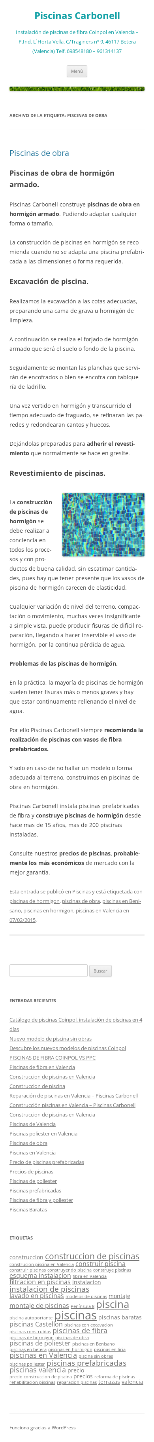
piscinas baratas (120, 1317)
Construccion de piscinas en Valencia (52, 1076)
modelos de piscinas (86, 1296)
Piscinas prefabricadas (35, 1190)
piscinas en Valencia (99, 910)
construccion (26, 1257)
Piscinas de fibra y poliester (41, 1200)
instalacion (86, 1282)
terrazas (109, 1381)
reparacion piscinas (77, 1382)
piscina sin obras (96, 1356)
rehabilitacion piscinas (32, 1382)
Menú (77, 71)
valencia (132, 1381)
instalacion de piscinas (49, 1288)
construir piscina (100, 1263)
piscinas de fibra (80, 1330)
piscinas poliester (27, 1364)
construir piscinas (27, 1270)
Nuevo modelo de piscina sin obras (50, 1038)
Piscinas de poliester (33, 1181)
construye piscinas (112, 1270)
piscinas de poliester (40, 1343)
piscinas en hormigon (48, 910)
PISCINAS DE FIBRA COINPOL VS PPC (52, 1057)
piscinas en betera (28, 1349)
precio (76, 1370)
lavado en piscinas (36, 1295)
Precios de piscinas (31, 1171)
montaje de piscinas (39, 1305)
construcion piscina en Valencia (41, 1264)
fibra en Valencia (90, 1276)
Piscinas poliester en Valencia (43, 1133)
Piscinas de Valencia (32, 1124)
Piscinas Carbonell (77, 15)
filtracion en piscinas (40, 1281)
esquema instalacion (40, 1275)
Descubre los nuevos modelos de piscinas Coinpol (67, 1048)
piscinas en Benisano (93, 1344)
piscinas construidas (30, 1331)
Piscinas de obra (39, 153)
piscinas (75, 1315)
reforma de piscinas (114, 1377)
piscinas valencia (37, 1369)
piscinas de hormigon (34, 901)
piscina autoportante (31, 1318)
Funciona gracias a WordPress (42, 1427)
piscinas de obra (81, 901)
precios (83, 1376)
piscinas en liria (110, 1349)
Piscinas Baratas (28, 1209)
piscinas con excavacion (88, 1325)
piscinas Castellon (36, 1324)
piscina (112, 1304)
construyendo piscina (69, 1270)
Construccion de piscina (37, 1086)
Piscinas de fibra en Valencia (42, 1067)
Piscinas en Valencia (32, 1152)
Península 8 (82, 1306)
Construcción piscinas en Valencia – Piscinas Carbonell (72, 1105)
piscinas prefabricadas (86, 1362)
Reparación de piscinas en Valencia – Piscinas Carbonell (73, 1095)
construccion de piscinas (92, 1256)
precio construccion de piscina (40, 1377)
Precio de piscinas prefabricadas (46, 1162)
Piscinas (81, 891)
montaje (119, 1296)
